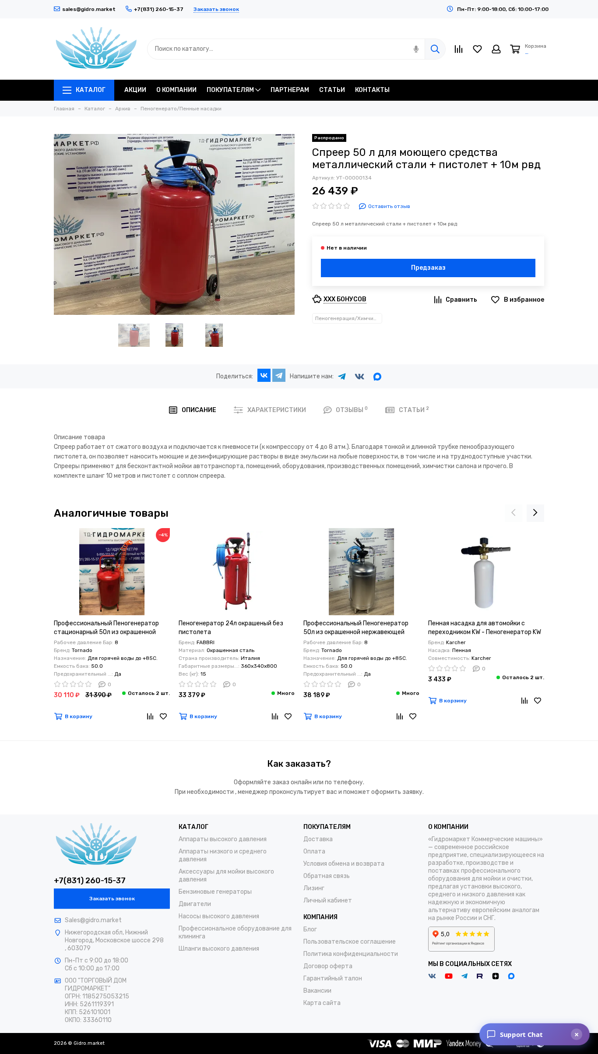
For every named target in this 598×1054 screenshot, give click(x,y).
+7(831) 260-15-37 (90, 880)
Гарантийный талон (332, 978)
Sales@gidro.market (93, 920)
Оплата (314, 851)
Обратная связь (326, 876)
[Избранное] (163, 716)
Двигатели (195, 904)
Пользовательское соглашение (349, 941)
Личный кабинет (327, 900)
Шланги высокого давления (219, 948)
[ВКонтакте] (264, 375)
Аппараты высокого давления (223, 839)
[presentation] (513, 513)
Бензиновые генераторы (215, 891)
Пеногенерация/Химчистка (348, 318)
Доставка (318, 839)
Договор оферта (327, 966)
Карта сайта (322, 1003)
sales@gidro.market (89, 9)
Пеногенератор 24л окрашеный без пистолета (231, 628)
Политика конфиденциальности (350, 954)
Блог (310, 929)
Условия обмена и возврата (343, 863)
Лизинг (313, 888)
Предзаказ (428, 267)
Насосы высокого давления (219, 916)
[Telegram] (278, 375)
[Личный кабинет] (496, 49)
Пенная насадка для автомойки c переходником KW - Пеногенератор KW (484, 628)
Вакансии (317, 990)
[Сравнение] (150, 716)
